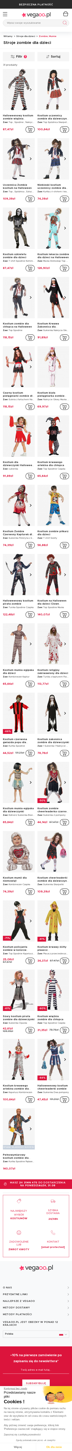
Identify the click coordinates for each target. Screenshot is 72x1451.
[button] (36, 1334)
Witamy (8, 36)
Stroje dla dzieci (25, 36)
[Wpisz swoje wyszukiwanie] (64, 23)
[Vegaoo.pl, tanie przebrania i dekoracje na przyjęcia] (36, 14)
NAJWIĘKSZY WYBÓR (18, 1215)
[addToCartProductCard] (30, 129)
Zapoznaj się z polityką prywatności (22, 1434)
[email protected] (53, 1247)
